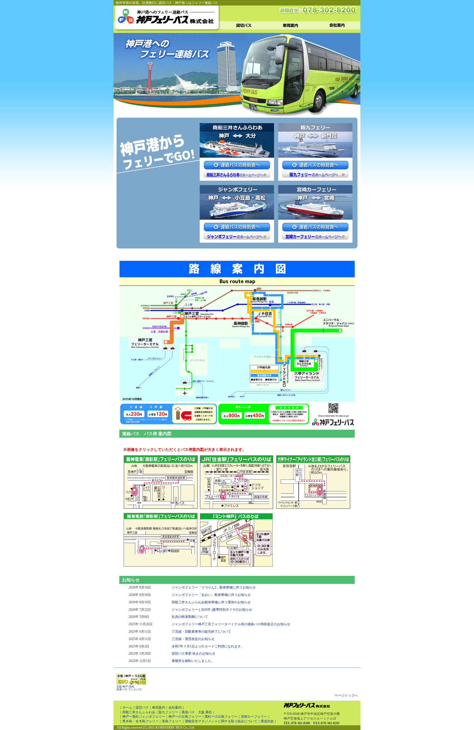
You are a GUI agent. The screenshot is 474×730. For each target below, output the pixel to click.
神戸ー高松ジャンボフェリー (143, 716)
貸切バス (142, 707)
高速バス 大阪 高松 (197, 712)
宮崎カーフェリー (254, 716)
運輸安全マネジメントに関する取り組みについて (221, 721)
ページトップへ (346, 695)
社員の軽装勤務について (190, 617)
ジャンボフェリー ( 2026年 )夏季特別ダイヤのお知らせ (212, 610)
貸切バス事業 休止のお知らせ (193, 653)
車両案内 (158, 707)
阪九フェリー (168, 712)
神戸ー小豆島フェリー (184, 716)
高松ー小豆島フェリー (221, 716)
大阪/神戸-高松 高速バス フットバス (129, 688)
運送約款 (267, 721)
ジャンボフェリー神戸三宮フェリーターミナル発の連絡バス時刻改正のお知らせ (231, 624)
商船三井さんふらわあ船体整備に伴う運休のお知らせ (211, 602)
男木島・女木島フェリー (140, 721)
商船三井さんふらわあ (138, 712)
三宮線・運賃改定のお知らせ (193, 639)
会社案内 (175, 707)
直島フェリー (172, 721)
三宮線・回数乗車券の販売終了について (201, 631)
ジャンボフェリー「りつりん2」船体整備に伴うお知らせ (214, 587)
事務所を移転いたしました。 (193, 661)
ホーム (127, 707)
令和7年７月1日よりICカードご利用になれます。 (208, 646)
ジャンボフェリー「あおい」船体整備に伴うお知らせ (211, 595)
